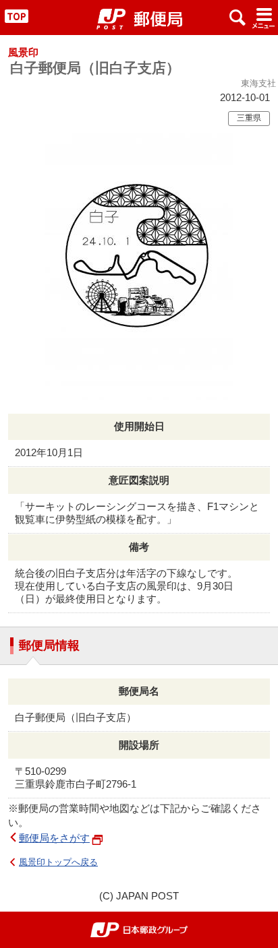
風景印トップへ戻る (58, 862)
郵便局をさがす (54, 838)
